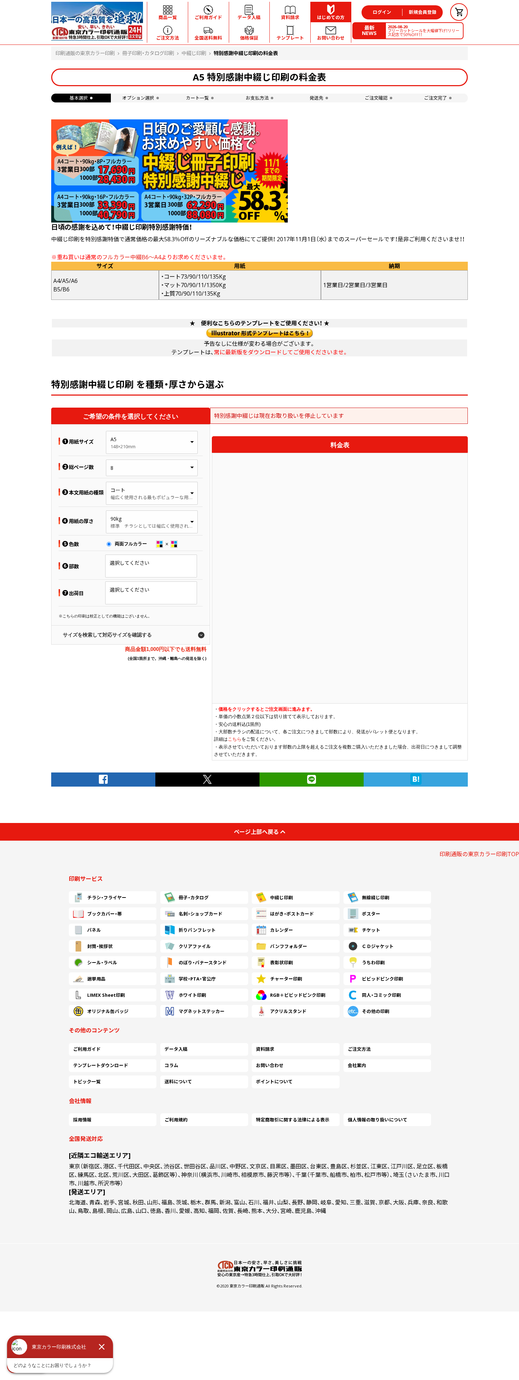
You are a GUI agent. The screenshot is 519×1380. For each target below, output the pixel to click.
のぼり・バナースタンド (203, 962)
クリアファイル (195, 946)
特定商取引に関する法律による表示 (292, 1120)
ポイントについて (274, 1081)
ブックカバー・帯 (104, 914)
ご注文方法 (359, 1049)
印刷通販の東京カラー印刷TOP (479, 854)
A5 (114, 439)
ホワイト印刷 (192, 995)
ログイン (382, 12)
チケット (371, 930)
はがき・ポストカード (292, 914)
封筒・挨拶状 (100, 946)
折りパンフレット (197, 930)
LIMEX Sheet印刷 (106, 995)
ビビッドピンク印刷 (382, 979)
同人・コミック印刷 (381, 995)
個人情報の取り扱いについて (377, 1120)
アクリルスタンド (288, 1011)
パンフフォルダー (288, 946)
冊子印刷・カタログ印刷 (148, 53)
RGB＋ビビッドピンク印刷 (298, 995)
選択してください (129, 562)
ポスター (371, 914)
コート (118, 490)
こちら (234, 739)
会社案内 (357, 1065)
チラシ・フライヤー (106, 897)
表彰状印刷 (281, 962)
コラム (171, 1065)
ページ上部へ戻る (256, 832)
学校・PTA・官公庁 (197, 979)
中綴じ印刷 (193, 53)
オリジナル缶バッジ (108, 1011)
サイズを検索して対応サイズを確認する (107, 635)
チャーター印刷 (286, 979)
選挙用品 (96, 979)
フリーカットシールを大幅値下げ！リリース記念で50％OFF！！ (423, 30)
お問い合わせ (270, 1065)
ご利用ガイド (87, 1049)
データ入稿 (176, 1049)
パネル (94, 930)
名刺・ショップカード (200, 914)
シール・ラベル (102, 962)
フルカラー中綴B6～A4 (131, 257)
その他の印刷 (375, 1011)
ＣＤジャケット (378, 946)
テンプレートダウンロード (100, 1065)
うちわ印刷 (373, 962)
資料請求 (265, 1049)
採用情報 (82, 1120)
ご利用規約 (176, 1120)
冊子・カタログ (194, 897)
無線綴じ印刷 (375, 897)
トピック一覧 (87, 1081)
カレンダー (281, 930)
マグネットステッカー (202, 1011)
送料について (178, 1081)
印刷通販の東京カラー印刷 (85, 53)
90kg (116, 518)
